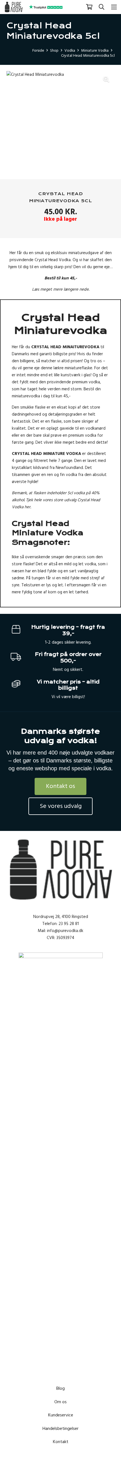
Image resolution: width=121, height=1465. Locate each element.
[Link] (13, 7)
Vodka (69, 50)
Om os (60, 1402)
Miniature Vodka (95, 50)
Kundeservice (60, 1415)
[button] (101, 7)
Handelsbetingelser (60, 1428)
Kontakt (60, 1442)
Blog (60, 1388)
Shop (54, 50)
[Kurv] (89, 7)
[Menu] (114, 7)
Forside (38, 50)
